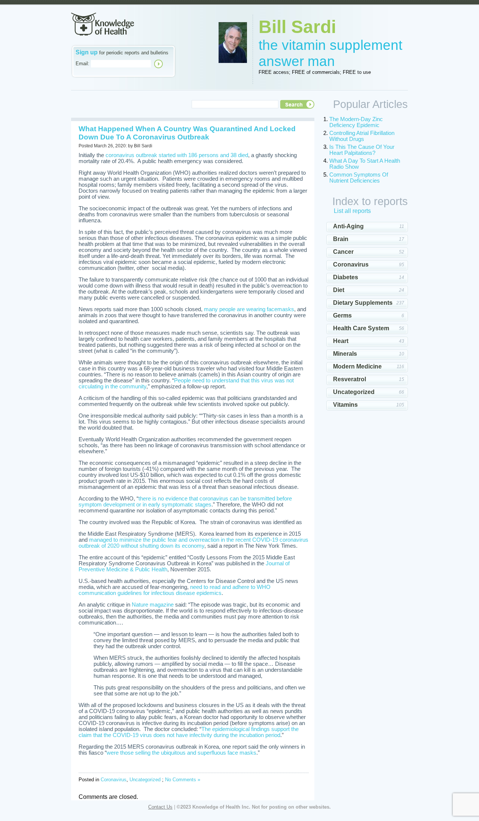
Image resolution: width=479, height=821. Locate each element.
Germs (342, 315)
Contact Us (160, 807)
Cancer (343, 252)
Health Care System (361, 328)
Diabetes (345, 277)
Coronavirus (113, 779)
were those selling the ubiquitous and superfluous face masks (181, 753)
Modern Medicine (357, 366)
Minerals (345, 354)
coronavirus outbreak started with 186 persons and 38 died (177, 155)
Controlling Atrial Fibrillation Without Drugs (361, 136)
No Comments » (182, 779)
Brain (340, 239)
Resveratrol (349, 379)
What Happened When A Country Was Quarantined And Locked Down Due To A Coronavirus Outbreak (187, 133)
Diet (338, 290)
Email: (82, 63)
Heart (340, 341)
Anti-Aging (348, 226)
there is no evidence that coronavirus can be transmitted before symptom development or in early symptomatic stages (185, 502)
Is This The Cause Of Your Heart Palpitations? (361, 150)
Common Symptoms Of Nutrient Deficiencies (358, 178)
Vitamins (345, 405)
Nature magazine (153, 605)
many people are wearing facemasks (249, 309)
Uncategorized (145, 779)
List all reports (352, 211)
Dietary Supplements (363, 303)
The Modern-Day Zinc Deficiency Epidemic (356, 122)
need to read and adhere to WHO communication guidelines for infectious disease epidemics (175, 590)
